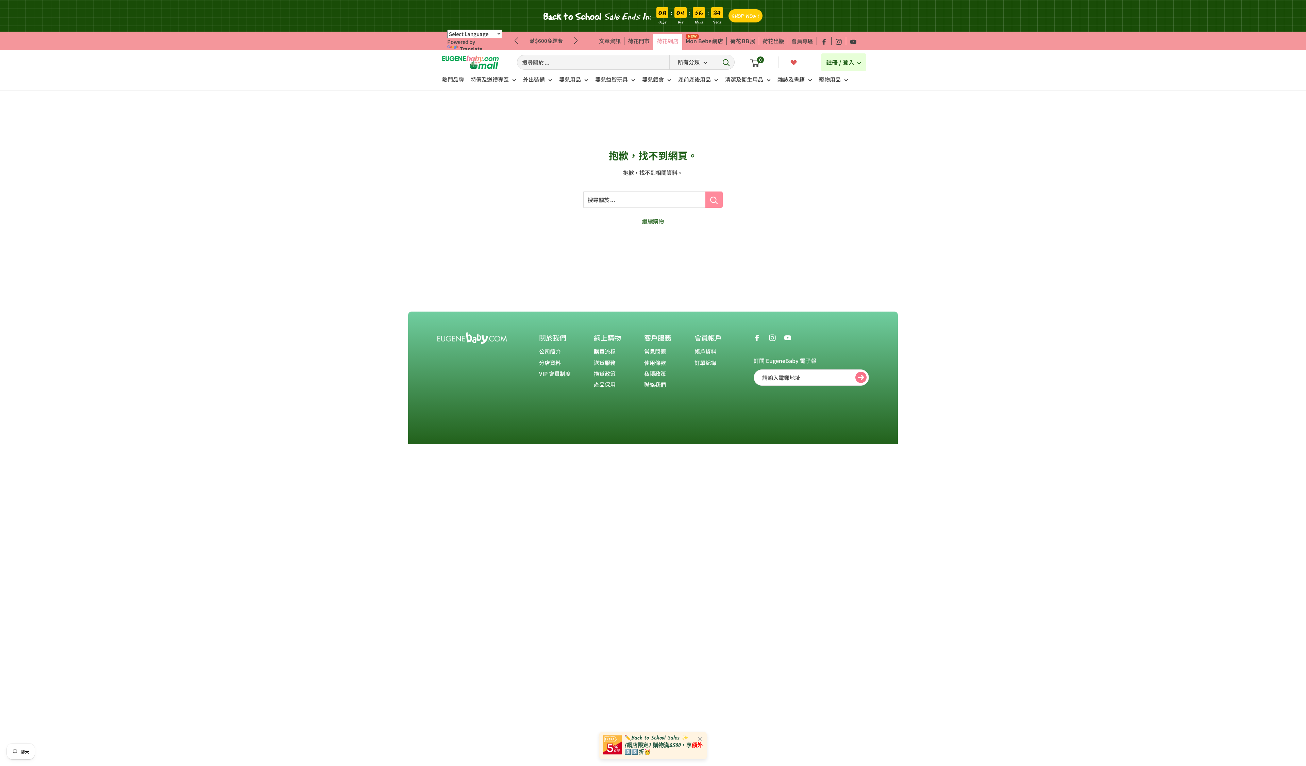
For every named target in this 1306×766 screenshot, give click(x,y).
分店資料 (550, 363)
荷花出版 (773, 41)
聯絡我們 (655, 384)
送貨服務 (605, 363)
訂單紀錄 (705, 363)
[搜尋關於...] (714, 200)
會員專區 (802, 41)
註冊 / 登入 (841, 62)
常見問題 (655, 351)
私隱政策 (655, 373)
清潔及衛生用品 (744, 79)
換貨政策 (605, 373)
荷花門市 (639, 41)
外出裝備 (534, 79)
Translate (471, 48)
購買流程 (605, 351)
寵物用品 (830, 79)
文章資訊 (610, 41)
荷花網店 (668, 41)
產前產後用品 (694, 79)
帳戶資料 (705, 351)
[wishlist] (793, 62)
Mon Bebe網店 (704, 41)
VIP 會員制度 (555, 373)
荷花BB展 (742, 41)
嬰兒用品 (570, 79)
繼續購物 (653, 221)
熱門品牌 (453, 79)
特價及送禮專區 (490, 79)
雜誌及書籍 (791, 79)
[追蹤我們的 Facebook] (824, 41)
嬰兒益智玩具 (611, 79)
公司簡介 (550, 351)
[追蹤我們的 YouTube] (853, 41)
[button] (576, 40)
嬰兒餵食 (653, 79)
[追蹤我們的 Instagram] (839, 41)
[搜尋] (726, 62)
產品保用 (605, 384)
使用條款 (655, 363)
